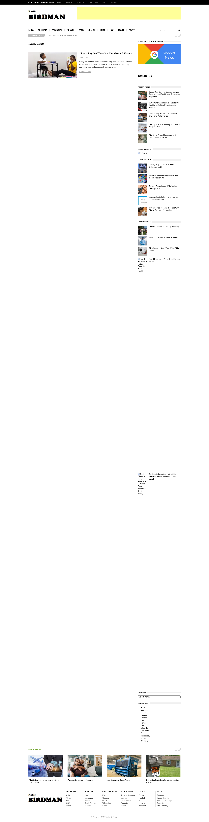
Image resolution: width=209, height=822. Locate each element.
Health (91, 30)
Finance (71, 30)
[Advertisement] (129, 13)
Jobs (87, 795)
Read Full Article (85, 71)
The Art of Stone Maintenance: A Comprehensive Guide (162, 136)
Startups (88, 806)
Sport (121, 30)
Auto (31, 30)
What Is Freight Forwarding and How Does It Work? (43, 781)
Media (87, 801)
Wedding (144, 741)
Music (104, 801)
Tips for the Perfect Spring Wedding (164, 227)
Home (59, 2)
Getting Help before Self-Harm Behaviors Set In (161, 166)
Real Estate (145, 731)
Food (81, 30)
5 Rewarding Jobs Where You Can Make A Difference (105, 53)
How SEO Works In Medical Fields (163, 237)
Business (42, 30)
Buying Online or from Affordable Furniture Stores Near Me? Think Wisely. (162, 476)
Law (111, 30)
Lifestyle (144, 728)
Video (104, 806)
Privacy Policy (93, 2)
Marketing (89, 798)
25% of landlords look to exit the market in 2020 (162, 781)
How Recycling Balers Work (118, 779)
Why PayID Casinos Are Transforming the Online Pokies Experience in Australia (164, 105)
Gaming (105, 798)
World (68, 806)
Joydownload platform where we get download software (163, 198)
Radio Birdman (111, 817)
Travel (132, 30)
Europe (69, 801)
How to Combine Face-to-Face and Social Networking (163, 176)
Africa (68, 798)
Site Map (113, 2)
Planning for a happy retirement (67, 35)
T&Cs (104, 2)
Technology (145, 736)
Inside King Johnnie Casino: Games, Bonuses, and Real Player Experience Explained (164, 94)
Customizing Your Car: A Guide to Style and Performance (163, 115)
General (144, 718)
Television (106, 803)
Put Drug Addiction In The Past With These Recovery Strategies (164, 209)
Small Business (91, 803)
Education (57, 30)
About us (69, 2)
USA (68, 803)
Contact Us (80, 2)
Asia (68, 795)
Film (104, 795)
